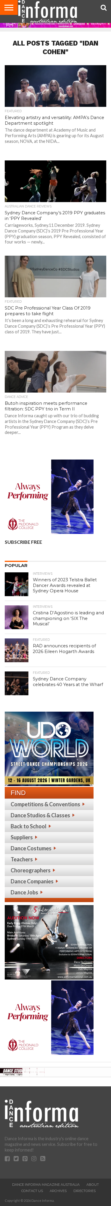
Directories (84, 1191)
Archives (58, 1191)
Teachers (22, 859)
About (92, 1184)
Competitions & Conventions (45, 804)
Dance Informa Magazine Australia (46, 1184)
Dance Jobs (24, 892)
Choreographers (31, 870)
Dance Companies (32, 881)
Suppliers (22, 837)
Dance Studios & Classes (40, 815)
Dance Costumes (31, 848)
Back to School (28, 826)
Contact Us (32, 1191)
